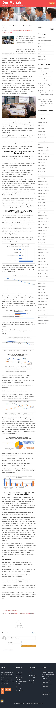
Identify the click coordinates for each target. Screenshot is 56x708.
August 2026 (43, 122)
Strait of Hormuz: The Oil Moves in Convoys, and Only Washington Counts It (46, 93)
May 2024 (42, 202)
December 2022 (44, 252)
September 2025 (44, 156)
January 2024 (43, 215)
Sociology (4, 32)
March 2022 (43, 261)
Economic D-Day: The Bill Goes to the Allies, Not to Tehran (45, 85)
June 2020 (42, 307)
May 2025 (42, 168)
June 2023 (42, 236)
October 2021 (43, 273)
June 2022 (42, 258)
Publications (29, 30)
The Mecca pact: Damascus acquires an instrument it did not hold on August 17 (46, 71)
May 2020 (42, 311)
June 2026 (42, 128)
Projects (42, 50)
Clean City (20, 690)
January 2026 (43, 144)
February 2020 (44, 314)
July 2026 (42, 125)
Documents (43, 43)
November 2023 (44, 221)
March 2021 (43, 292)
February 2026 (44, 141)
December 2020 (44, 295)
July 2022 (42, 255)
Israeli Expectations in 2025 (10, 610)
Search (40, 27)
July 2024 (42, 196)
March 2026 (43, 138)
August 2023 (43, 230)
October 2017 (43, 323)
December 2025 (44, 147)
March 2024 (43, 209)
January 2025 (43, 181)
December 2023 (44, 218)
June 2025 (42, 165)
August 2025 (43, 159)
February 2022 (44, 264)
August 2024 (43, 193)
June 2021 (42, 286)
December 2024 (44, 184)
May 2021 (42, 289)
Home (32, 672)
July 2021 (42, 283)
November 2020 (44, 298)
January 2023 (43, 249)
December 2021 (44, 270)
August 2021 (43, 280)
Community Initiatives (45, 40)
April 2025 (42, 172)
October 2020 (43, 301)
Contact (32, 680)
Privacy (32, 682)
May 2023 (42, 240)
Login (34, 632)
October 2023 (43, 224)
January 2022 (43, 267)
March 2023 (43, 246)
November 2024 (44, 187)
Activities (20, 30)
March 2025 (43, 175)
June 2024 (42, 199)
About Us (33, 677)
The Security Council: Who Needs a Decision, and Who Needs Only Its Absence (46, 102)
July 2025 (42, 162)
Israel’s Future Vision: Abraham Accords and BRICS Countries (19, 613)
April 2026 (42, 134)
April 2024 (42, 206)
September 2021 (44, 277)
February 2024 (44, 212)
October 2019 (43, 317)
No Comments (14, 30)
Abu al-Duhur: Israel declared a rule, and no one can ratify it (46, 78)
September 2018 (44, 320)
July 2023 (42, 233)
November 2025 (44, 150)
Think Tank (9, 32)
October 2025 (43, 153)
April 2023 (42, 243)
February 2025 (44, 178)
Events (24, 30)
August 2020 (43, 304)
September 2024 (44, 190)
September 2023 (44, 227)
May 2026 (42, 131)
